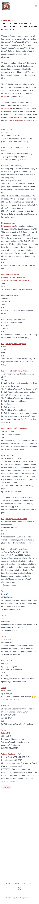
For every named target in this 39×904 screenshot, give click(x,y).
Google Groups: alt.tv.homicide (13, 320)
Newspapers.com (8, 223)
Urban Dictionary (7, 455)
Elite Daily (5, 706)
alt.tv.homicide (6, 108)
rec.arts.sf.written (16, 120)
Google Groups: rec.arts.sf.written (14, 519)
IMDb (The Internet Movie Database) (15, 371)
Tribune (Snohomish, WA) (11, 754)
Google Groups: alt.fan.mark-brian (14, 428)
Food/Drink (6, 787)
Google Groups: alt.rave (10, 295)
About (8, 883)
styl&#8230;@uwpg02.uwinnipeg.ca (15, 280)
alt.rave (4, 96)
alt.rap (23, 87)
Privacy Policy (20, 883)
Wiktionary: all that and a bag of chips (15, 148)
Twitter (3, 591)
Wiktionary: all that (8, 129)
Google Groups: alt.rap (10, 274)
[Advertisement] (19, 810)
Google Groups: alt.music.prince (13, 344)
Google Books (6, 661)
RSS (31, 883)
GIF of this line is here (16, 395)
